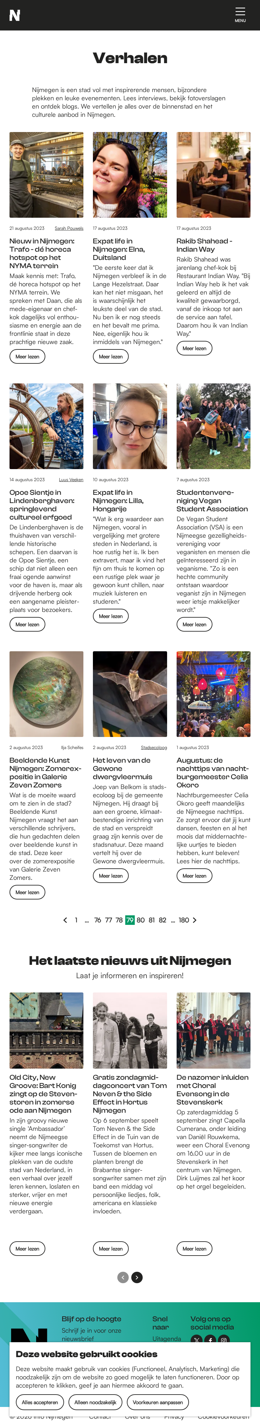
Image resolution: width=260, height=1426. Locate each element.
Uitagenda (167, 1339)
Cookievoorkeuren (223, 1416)
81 (152, 920)
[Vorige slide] (123, 1277)
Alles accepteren (40, 1402)
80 (141, 920)
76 (98, 920)
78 (120, 920)
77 (109, 920)
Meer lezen (27, 358)
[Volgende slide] (137, 1277)
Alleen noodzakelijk (95, 1402)
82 (163, 920)
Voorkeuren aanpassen (158, 1402)
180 (184, 920)
